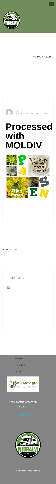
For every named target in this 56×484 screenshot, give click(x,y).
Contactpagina (23, 414)
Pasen (47, 56)
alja (17, 111)
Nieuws (37, 56)
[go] (45, 278)
